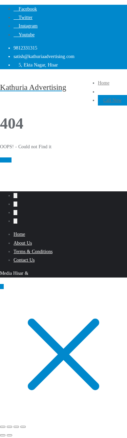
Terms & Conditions (33, 251)
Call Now (112, 100)
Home (6, 160)
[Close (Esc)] (23, 427)
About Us (23, 243)
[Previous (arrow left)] (2, 435)
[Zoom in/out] (2, 427)
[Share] (16, 427)
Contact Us (24, 260)
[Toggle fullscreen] (9, 427)
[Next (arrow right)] (9, 435)
